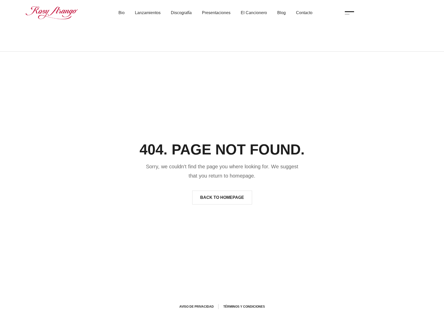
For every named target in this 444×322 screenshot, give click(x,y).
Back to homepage (222, 197)
